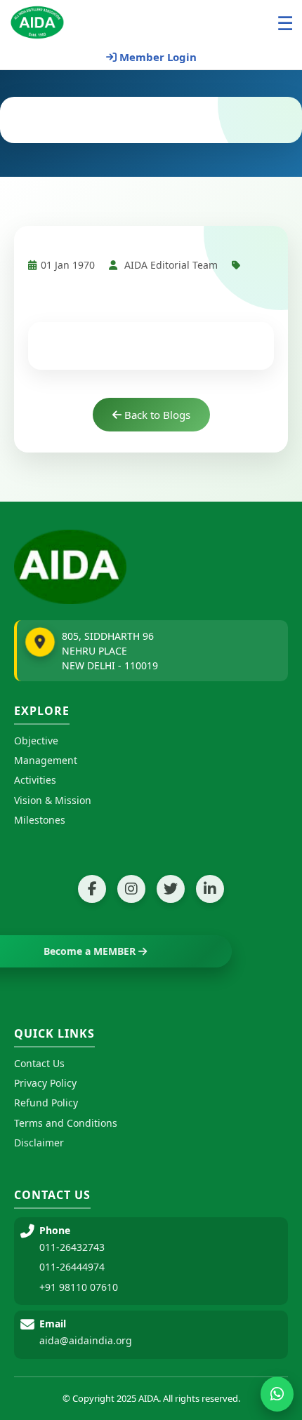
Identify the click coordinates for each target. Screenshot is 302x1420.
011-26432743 (72, 1247)
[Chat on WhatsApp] (277, 1394)
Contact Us (39, 1063)
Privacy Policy (45, 1083)
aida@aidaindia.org (85, 1340)
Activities (35, 779)
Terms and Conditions (65, 1123)
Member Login (157, 57)
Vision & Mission (52, 800)
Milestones (39, 819)
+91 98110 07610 (78, 1287)
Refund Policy (46, 1102)
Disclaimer (39, 1142)
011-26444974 (72, 1266)
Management (45, 760)
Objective (36, 740)
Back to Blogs (156, 415)
